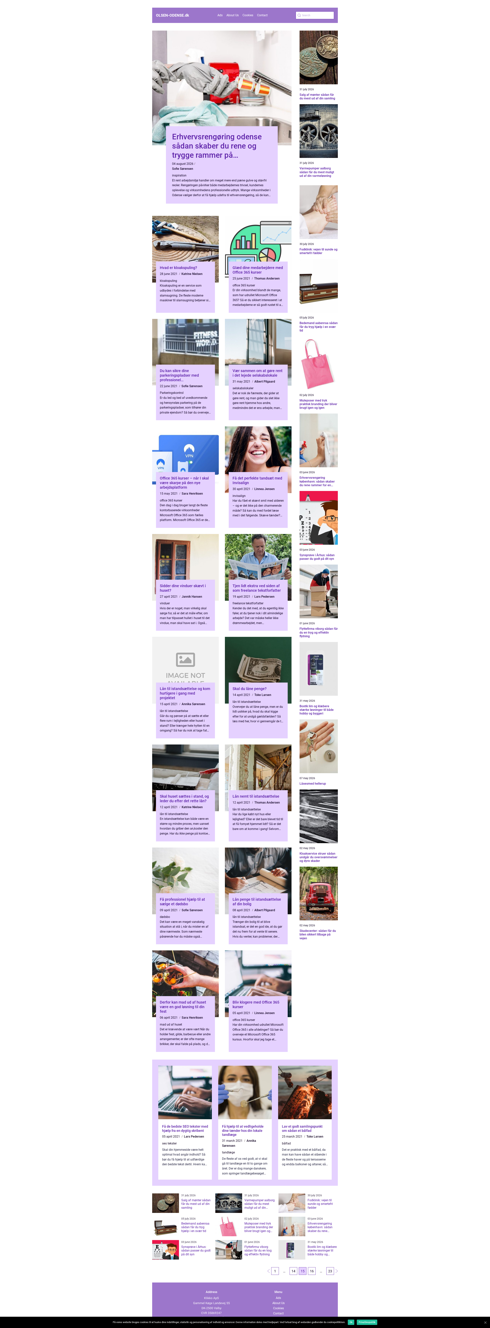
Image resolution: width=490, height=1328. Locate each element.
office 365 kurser (244, 285)
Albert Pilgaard (264, 381)
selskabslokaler (243, 388)
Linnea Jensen (264, 489)
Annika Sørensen (193, 704)
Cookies (248, 15)
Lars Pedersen (264, 596)
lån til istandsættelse (174, 711)
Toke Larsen (262, 695)
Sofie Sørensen (182, 169)
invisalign (239, 496)
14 (293, 1271)
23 (330, 1271)
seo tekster (169, 1143)
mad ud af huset (171, 1024)
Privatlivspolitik (367, 1322)
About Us (232, 15)
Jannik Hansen (192, 596)
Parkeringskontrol (172, 393)
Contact (262, 15)
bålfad (286, 1143)
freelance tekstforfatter (248, 603)
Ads (220, 15)
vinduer (165, 603)
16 (312, 1271)
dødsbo (165, 917)
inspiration (179, 175)
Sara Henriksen (192, 493)
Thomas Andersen (267, 278)
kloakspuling (168, 281)
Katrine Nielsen (192, 274)
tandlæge (228, 1152)
